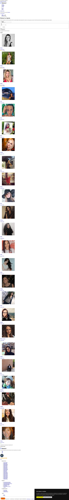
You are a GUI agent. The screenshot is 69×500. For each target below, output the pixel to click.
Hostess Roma (5, 463)
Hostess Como (5, 466)
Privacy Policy (5, 490)
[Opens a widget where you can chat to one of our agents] (3, 499)
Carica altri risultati (3, 446)
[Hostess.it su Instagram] (2, 451)
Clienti (3, 8)
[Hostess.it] (3, 3)
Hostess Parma (5, 468)
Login (1, 13)
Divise (3, 9)
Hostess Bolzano (6, 477)
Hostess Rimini (5, 465)
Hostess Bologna (6, 464)
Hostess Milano (5, 462)
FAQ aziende (5, 485)
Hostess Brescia (6, 469)
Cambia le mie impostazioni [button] (47, 497)
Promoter (3, 5)
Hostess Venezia (6, 475)
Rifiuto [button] (41, 497)
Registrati (9, 12)
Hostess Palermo (6, 473)
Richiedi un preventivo (3, 1)
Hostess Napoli (5, 472)
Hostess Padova (6, 467)
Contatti (5, 487)
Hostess (3, 4)
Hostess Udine (5, 470)
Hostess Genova (6, 474)
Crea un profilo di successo (7, 486)
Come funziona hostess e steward (8, 483)
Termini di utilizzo (6, 491)
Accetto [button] (38, 497)
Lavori (3, 6)
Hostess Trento (5, 478)
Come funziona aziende (6, 484)
